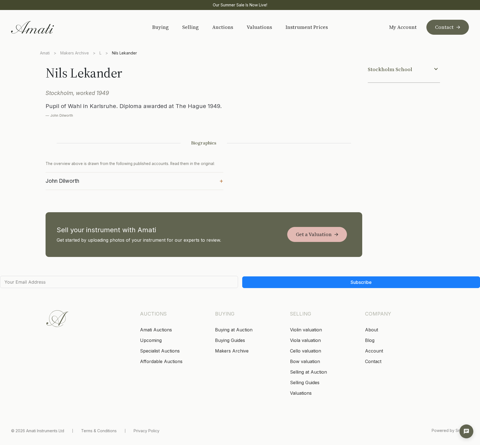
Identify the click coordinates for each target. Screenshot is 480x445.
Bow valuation (305, 361)
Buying (160, 27)
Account (374, 351)
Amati (45, 53)
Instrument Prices (307, 27)
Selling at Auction (308, 372)
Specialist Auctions (160, 351)
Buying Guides (230, 340)
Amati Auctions (156, 329)
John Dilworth (134, 180)
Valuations (259, 27)
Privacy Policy (146, 430)
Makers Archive (74, 53)
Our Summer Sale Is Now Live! (240, 4)
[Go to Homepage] (50, 27)
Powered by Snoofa (450, 430)
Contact (444, 27)
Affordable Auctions (161, 361)
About (371, 329)
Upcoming (151, 340)
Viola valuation (305, 340)
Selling (190, 27)
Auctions (222, 27)
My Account (403, 27)
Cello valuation (305, 351)
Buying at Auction (233, 329)
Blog (369, 340)
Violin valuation (306, 329)
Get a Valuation (314, 234)
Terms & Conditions (99, 430)
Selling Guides (304, 382)
